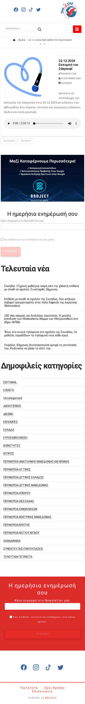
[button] (77, 29)
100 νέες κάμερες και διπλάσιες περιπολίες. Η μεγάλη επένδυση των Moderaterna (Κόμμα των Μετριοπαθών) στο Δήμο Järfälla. (41, 319)
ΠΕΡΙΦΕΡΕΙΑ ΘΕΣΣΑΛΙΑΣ (18, 501)
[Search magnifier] (39, 28)
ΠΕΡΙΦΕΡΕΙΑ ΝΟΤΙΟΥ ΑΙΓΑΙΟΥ (21, 532)
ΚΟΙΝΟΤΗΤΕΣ (11, 445)
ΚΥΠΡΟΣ (8, 453)
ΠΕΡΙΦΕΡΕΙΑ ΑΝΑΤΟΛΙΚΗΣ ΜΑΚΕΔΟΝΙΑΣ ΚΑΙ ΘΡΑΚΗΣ (36, 461)
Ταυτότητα (29, 687)
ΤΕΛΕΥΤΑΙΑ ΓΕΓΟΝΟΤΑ (17, 556)
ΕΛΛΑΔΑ (8, 429)
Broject (51, 698)
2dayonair (9, 141)
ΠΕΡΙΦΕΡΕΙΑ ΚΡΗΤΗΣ (16, 524)
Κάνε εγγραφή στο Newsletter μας (22, 220)
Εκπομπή (26, 141)
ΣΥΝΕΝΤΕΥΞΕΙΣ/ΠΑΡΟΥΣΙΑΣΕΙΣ (23, 548)
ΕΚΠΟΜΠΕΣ (66, 83)
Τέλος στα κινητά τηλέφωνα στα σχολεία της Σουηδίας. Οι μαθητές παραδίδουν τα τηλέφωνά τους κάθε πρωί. (40, 334)
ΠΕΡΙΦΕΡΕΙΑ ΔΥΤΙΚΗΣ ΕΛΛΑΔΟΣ (23, 477)
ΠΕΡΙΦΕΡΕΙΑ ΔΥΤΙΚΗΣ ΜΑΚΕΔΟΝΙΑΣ (25, 485)
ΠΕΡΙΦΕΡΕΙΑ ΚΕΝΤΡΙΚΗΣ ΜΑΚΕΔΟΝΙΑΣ (27, 517)
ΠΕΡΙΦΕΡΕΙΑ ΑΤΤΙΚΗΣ (17, 469)
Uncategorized (12, 398)
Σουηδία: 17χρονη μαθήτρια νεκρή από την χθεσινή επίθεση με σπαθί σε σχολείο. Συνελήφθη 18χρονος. (41, 288)
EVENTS (8, 390)
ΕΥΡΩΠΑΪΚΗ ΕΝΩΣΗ (15, 437)
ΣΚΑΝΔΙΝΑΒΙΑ (12, 540)
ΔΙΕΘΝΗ (8, 414)
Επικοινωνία (42, 691)
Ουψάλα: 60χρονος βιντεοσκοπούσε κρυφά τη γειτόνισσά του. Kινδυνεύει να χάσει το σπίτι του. (40, 347)
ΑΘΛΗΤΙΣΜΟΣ (12, 406)
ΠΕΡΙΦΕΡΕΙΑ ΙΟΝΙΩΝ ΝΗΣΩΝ (20, 509)
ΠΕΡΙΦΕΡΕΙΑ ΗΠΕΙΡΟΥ (16, 493)
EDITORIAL (10, 382)
